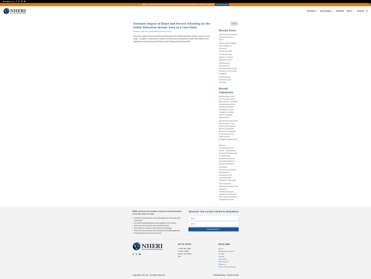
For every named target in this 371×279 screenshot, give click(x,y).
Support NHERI (352, 274)
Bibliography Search (226, 251)
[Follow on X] (136, 254)
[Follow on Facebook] (133, 254)
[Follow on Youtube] (140, 254)
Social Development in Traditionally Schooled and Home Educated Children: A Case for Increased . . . (228, 158)
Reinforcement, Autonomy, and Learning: (225, 79)
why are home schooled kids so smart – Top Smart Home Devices (228, 123)
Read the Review (222, 4)
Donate (360, 11)
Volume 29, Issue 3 (165, 31)
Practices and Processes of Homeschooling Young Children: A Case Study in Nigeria (228, 68)
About (350, 11)
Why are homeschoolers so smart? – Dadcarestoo (227, 147)
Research (311, 11)
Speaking (340, 11)
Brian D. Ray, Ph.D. (141, 31)
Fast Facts (222, 259)
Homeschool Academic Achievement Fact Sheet (228, 37)
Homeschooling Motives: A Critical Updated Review (226, 57)
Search (234, 23)
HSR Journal (325, 11)
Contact (221, 254)
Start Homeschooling (226, 267)
